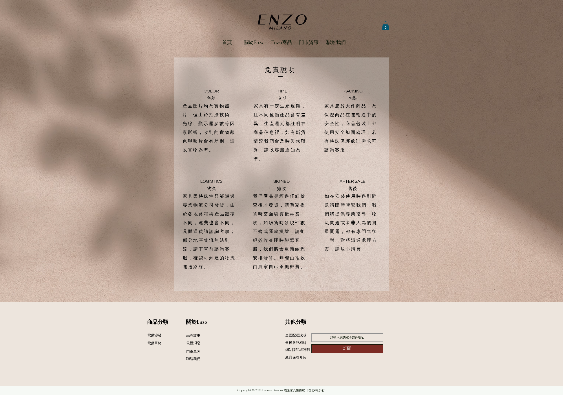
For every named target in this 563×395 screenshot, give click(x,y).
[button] (385, 25)
